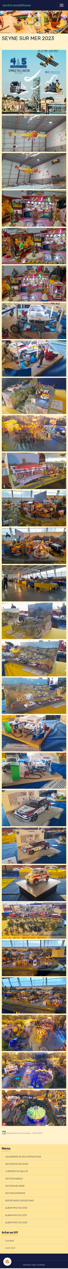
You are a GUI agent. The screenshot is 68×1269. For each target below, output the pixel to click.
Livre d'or (10, 1248)
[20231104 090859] (34, 733)
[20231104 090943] (34, 920)
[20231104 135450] (34, 246)
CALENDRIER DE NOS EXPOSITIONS (23, 1156)
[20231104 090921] (34, 846)
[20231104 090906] (34, 771)
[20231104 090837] (34, 658)
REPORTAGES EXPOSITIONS (19, 1200)
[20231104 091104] (34, 1108)
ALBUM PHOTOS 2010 (16, 1222)
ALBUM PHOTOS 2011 (16, 1215)
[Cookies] (7, 1262)
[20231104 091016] (34, 995)
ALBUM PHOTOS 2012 (16, 1208)
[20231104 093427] (34, 321)
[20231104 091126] (34, 508)
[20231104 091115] (34, 546)
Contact (9, 1240)
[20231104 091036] (34, 1070)
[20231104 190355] (34, 171)
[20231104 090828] (34, 621)
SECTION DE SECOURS (16, 1164)
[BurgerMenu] (61, 5)
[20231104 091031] (34, 1033)
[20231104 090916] (34, 808)
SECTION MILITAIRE (15, 1186)
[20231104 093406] (34, 358)
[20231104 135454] (34, 208)
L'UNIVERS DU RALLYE (16, 1171)
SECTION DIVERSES (15, 1193)
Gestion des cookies (34, 1265)
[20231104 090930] (34, 883)
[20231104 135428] (34, 283)
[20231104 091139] (34, 471)
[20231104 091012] (34, 958)
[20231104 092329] (34, 396)
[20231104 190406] (34, 133)
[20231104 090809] (34, 583)
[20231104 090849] (34, 696)
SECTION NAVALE (14, 1178)
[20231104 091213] (34, 433)
